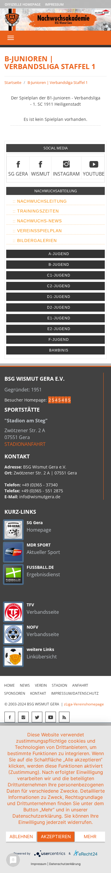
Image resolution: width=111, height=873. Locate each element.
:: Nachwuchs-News (37, 220)
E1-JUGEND (58, 318)
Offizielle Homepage (23, 4)
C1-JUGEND (58, 275)
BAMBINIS (58, 350)
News (25, 685)
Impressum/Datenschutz (75, 693)
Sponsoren (14, 693)
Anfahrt (80, 685)
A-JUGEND (59, 254)
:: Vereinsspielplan (37, 230)
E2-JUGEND (58, 329)
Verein (41, 685)
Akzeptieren (56, 836)
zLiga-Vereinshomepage (84, 704)
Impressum (54, 4)
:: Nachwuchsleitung (40, 201)
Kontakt (38, 693)
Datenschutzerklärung (65, 864)
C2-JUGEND (58, 286)
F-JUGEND (59, 340)
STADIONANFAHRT (25, 444)
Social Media (56, 148)
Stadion (59, 685)
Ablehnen (21, 836)
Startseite (12, 82)
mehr (90, 836)
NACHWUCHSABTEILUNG (55, 190)
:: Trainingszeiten (36, 211)
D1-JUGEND (58, 297)
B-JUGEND (59, 265)
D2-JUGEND (58, 307)
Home (9, 685)
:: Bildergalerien (35, 240)
